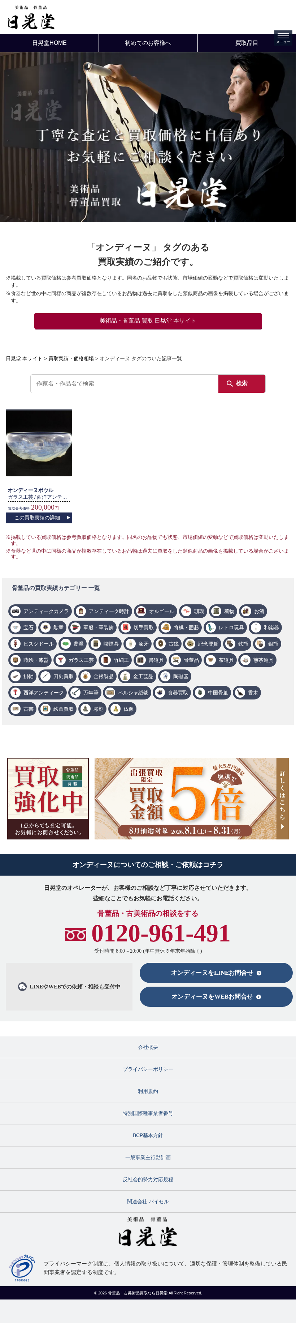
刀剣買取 (63, 676)
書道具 (156, 660)
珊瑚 (199, 611)
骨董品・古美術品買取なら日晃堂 (138, 1293)
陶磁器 (180, 676)
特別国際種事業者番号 (148, 1113)
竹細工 (121, 660)
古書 (28, 709)
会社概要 (148, 1047)
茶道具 (226, 660)
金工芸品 (143, 676)
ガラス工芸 (81, 660)
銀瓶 (273, 644)
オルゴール (161, 611)
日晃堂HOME (49, 43)
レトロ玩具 (231, 627)
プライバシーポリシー (148, 1069)
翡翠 (79, 644)
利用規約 (148, 1091)
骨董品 (191, 660)
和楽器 (271, 627)
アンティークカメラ (46, 611)
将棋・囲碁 (186, 627)
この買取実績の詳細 (37, 517)
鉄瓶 (243, 644)
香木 (253, 692)
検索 (242, 383)
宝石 (28, 627)
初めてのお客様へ (148, 43)
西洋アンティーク (43, 692)
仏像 (128, 709)
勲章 (58, 627)
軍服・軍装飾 (98, 627)
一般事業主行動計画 (148, 1157)
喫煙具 (111, 644)
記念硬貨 (208, 644)
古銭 (174, 644)
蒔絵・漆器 (36, 660)
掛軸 (28, 676)
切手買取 (144, 627)
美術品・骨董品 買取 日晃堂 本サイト (148, 321)
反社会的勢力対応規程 (148, 1179)
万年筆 (91, 692)
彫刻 (98, 709)
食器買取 (178, 692)
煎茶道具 (263, 660)
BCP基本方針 (148, 1135)
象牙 (144, 644)
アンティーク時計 (109, 611)
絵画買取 (63, 709)
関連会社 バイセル (148, 1201)
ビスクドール (38, 644)
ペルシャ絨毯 (133, 692)
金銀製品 (103, 676)
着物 (229, 611)
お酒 (259, 611)
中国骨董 (218, 692)
